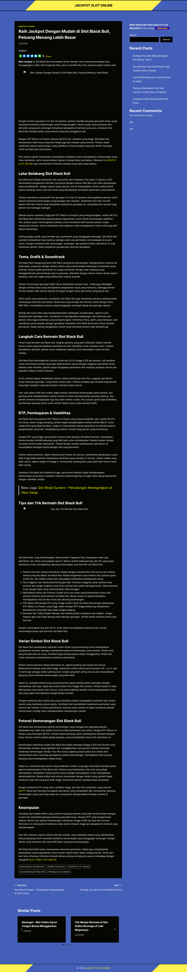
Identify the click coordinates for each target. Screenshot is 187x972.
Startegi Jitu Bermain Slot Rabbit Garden (101, 887)
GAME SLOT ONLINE (27, 26)
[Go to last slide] (22, 929)
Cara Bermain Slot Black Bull (32, 867)
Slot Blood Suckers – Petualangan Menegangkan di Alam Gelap (39, 889)
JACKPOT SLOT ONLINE (78, 867)
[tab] (63, 944)
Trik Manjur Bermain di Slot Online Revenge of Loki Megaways (91, 926)
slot (131, 122)
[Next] (115, 929)
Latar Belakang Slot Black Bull (32, 872)
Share (48, 56)
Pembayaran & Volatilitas (59, 872)
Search (133, 35)
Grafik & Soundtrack (56, 867)
